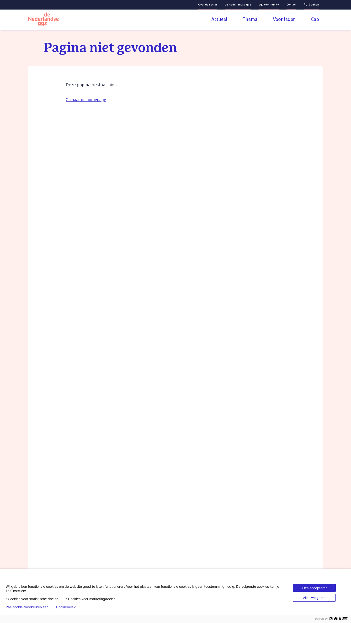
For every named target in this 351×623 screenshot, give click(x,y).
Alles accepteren (314, 588)
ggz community (269, 4)
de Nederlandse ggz (238, 4)
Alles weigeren (314, 598)
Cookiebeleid (66, 607)
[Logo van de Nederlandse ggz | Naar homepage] (43, 20)
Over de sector (207, 4)
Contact (291, 4)
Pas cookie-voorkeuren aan (27, 607)
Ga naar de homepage (86, 99)
